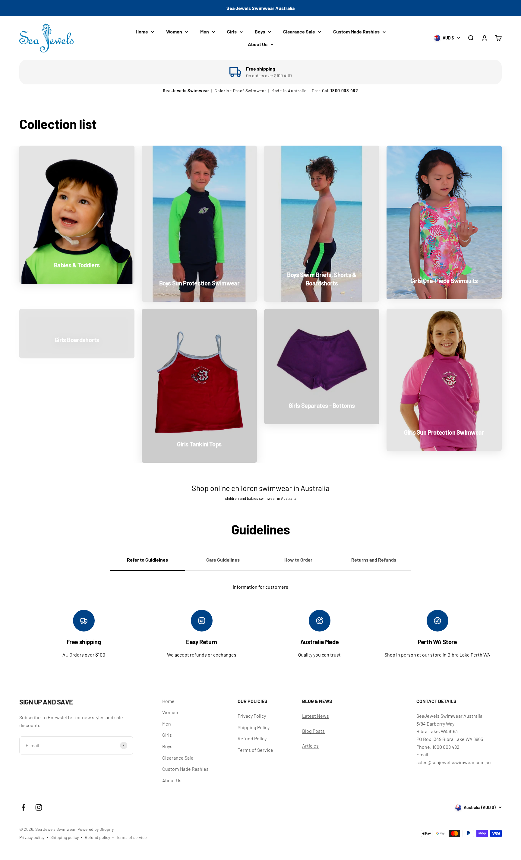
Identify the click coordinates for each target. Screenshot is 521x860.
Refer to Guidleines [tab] (147, 559)
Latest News (315, 716)
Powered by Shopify (95, 829)
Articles (310, 745)
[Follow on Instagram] (39, 807)
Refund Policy (252, 738)
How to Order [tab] (298, 559)
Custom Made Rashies (356, 31)
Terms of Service (255, 750)
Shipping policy (64, 837)
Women (174, 31)
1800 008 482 (344, 90)
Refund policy (97, 837)
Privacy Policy (252, 716)
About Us (257, 44)
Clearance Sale (299, 31)
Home (142, 31)
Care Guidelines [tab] (223, 559)
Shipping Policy (254, 727)
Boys (260, 31)
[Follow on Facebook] (23, 807)
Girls (232, 31)
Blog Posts (313, 731)
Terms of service (131, 837)
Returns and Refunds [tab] (373, 559)
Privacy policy (31, 837)
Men (204, 31)
